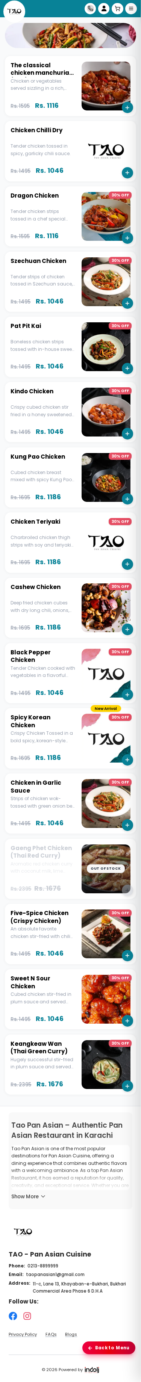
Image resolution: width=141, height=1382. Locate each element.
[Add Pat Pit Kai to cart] (127, 368)
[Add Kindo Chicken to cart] (127, 433)
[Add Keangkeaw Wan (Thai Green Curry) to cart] (127, 1086)
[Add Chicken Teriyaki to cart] (127, 564)
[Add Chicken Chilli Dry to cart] (127, 172)
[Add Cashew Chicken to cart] (127, 629)
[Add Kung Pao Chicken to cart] (127, 498)
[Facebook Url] (13, 1316)
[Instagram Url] (27, 1316)
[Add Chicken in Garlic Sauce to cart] (127, 825)
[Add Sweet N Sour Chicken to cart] (127, 1020)
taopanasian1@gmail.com (55, 1275)
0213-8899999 (42, 1266)
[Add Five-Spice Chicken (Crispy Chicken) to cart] (127, 955)
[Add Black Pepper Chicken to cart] (127, 694)
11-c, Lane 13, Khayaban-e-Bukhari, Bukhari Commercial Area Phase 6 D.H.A (79, 1287)
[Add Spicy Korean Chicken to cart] (127, 760)
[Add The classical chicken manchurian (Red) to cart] (127, 107)
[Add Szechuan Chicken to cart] (127, 303)
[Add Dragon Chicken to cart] (127, 237)
